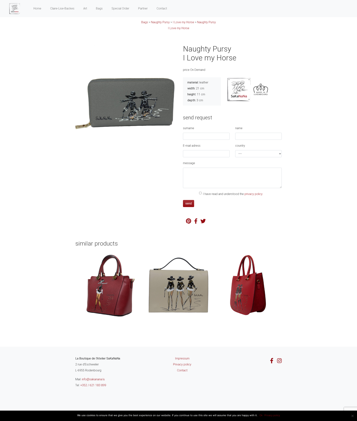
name (238, 128)
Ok (261, 415)
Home (37, 8)
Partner (143, 8)
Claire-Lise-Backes (62, 8)
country (240, 145)
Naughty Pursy (160, 22)
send (188, 203)
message (189, 163)
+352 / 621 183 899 (93, 385)
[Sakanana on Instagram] (279, 361)
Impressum (182, 358)
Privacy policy (182, 364)
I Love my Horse (183, 22)
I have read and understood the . (233, 194)
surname (188, 128)
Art (85, 8)
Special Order (120, 8)
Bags (99, 8)
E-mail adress (191, 145)
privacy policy (253, 194)
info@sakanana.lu (93, 379)
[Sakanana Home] (14, 8)
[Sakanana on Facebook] (271, 361)
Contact (162, 8)
